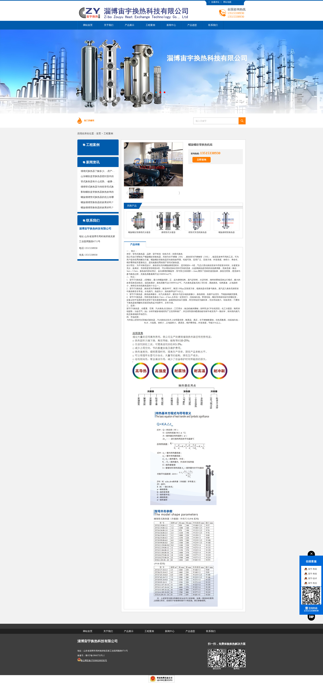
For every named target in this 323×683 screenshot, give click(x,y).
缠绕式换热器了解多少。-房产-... (98, 171)
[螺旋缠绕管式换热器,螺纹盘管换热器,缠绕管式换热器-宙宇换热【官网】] (135, 3)
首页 (98, 133)
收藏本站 (215, 2)
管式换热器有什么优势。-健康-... (98, 181)
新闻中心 (171, 25)
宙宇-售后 (312, 583)
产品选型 (192, 25)
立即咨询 (201, 159)
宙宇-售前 (312, 569)
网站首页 (88, 25)
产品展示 (129, 25)
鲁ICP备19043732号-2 (94, 655)
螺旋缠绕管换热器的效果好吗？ (97, 202)
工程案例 (150, 25)
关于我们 (108, 25)
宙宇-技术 (312, 578)
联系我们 (213, 25)
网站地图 (227, 2)
